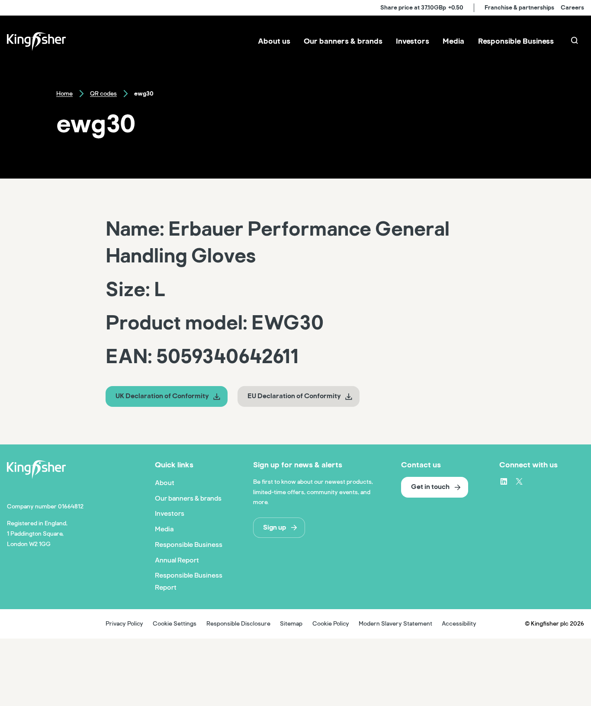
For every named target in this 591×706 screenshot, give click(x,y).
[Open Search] (575, 41)
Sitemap (291, 623)
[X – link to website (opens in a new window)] (519, 481)
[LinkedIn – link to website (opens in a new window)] (503, 481)
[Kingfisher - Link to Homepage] (36, 41)
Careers (572, 7)
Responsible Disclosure (238, 623)
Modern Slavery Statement (395, 623)
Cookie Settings (174, 623)
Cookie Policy (330, 623)
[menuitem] (274, 41)
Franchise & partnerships (519, 7)
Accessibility (459, 623)
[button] (167, 396)
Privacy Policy (124, 623)
